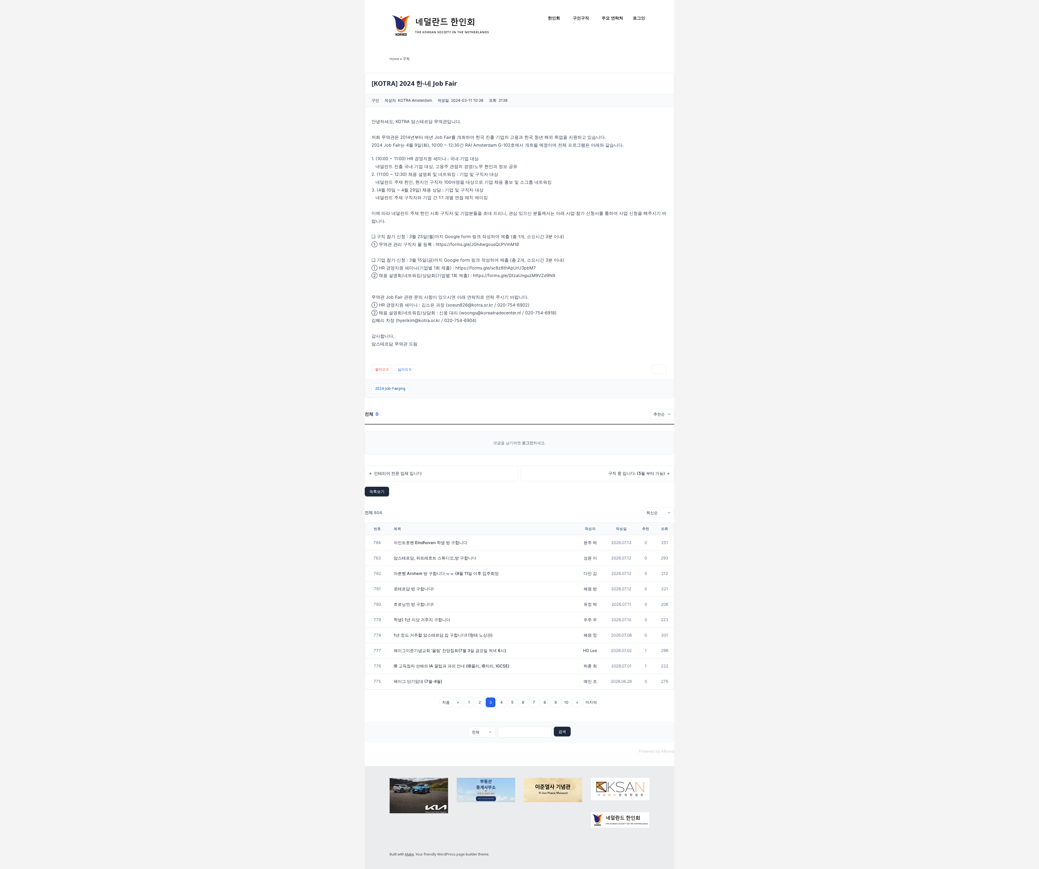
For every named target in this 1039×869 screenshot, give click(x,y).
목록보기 (376, 491)
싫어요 (404, 369)
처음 (446, 702)
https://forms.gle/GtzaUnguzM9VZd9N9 (514, 275)
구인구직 (581, 18)
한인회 (554, 18)
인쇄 (659, 369)
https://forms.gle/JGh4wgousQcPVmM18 (477, 244)
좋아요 (381, 369)
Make (409, 854)
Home (394, 58)
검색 (562, 731)
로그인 (639, 18)
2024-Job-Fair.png (390, 388)
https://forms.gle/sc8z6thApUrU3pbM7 (495, 268)
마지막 (591, 702)
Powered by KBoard (656, 751)
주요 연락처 (612, 18)
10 (566, 702)
